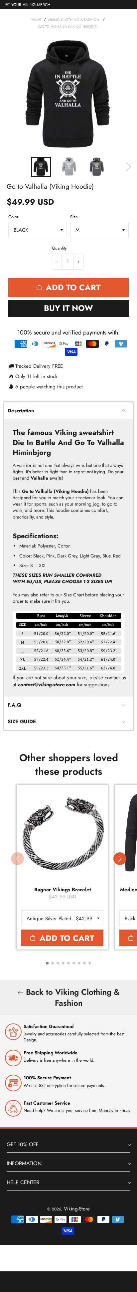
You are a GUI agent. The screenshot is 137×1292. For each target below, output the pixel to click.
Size (74, 217)
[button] (119, 858)
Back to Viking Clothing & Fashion (71, 997)
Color (13, 217)
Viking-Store (77, 1208)
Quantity (59, 248)
